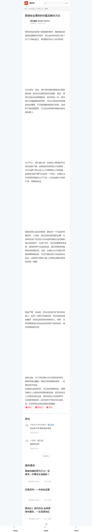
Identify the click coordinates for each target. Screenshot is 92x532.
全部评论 (46, 456)
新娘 (49, 407)
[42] (46, 524)
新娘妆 (39, 407)
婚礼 (28, 407)
